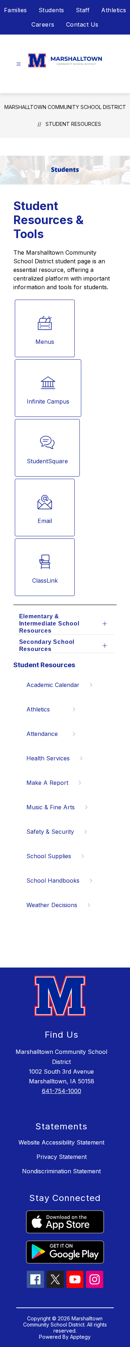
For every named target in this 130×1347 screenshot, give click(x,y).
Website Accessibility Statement (61, 1142)
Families (15, 10)
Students (51, 10)
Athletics (113, 10)
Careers (43, 24)
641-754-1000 (61, 1091)
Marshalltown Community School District (65, 107)
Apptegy (80, 1337)
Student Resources (73, 124)
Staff (83, 10)
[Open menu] (18, 64)
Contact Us (82, 24)
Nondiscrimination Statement (61, 1171)
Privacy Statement (61, 1156)
